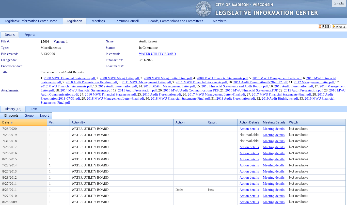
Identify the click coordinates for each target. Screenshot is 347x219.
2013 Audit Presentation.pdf (293, 86)
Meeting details (274, 129)
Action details (249, 129)
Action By (78, 122)
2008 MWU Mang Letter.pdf (119, 78)
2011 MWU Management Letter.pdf (146, 82)
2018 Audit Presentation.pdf (235, 98)
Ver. (51, 122)
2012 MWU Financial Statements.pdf (66, 86)
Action (180, 122)
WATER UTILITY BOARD (157, 54)
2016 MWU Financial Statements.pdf (110, 94)
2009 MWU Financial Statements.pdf (222, 78)
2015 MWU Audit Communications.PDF (191, 90)
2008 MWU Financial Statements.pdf (69, 78)
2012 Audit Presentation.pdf (117, 86)
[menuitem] (11, 116)
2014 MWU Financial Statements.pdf (86, 90)
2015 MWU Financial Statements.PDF (251, 90)
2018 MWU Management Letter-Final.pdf (115, 98)
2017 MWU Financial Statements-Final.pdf (281, 94)
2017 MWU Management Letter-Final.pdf (216, 94)
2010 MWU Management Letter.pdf (277, 78)
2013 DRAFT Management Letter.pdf (169, 86)
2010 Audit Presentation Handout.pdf (91, 82)
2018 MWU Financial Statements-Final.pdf (180, 98)
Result (212, 122)
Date (5, 122)
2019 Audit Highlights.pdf (280, 98)
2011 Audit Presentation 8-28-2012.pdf (260, 82)
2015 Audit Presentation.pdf (137, 90)
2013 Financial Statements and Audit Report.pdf (234, 86)
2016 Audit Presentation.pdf (162, 94)
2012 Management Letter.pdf (314, 82)
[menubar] (26, 115)
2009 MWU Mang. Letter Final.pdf (168, 78)
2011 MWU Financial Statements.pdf (201, 82)
